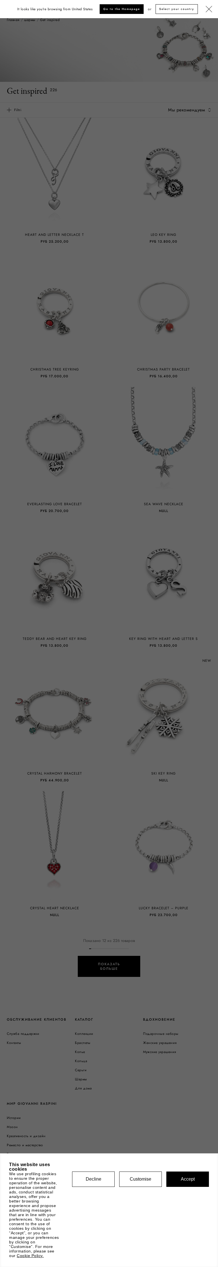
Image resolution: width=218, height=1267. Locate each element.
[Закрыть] (209, 9)
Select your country (176, 9)
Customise (140, 1179)
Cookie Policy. (30, 1255)
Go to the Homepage (121, 9)
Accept (188, 1179)
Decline (93, 1179)
